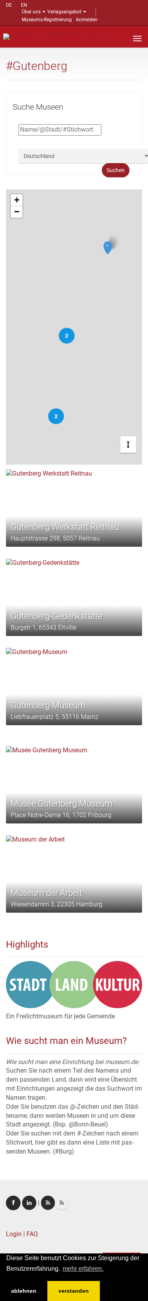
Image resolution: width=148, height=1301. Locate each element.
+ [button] (16, 200)
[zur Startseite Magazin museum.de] (50, 36)
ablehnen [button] (23, 1291)
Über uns (31, 12)
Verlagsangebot (64, 12)
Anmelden (86, 19)
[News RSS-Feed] (62, 1203)
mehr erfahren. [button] (83, 1268)
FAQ (32, 1234)
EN (24, 5)
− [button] (16, 212)
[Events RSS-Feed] (48, 1203)
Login (14, 1234)
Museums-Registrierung (47, 19)
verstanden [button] (73, 1291)
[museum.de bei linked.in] (29, 1203)
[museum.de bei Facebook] (13, 1203)
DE (9, 5)
